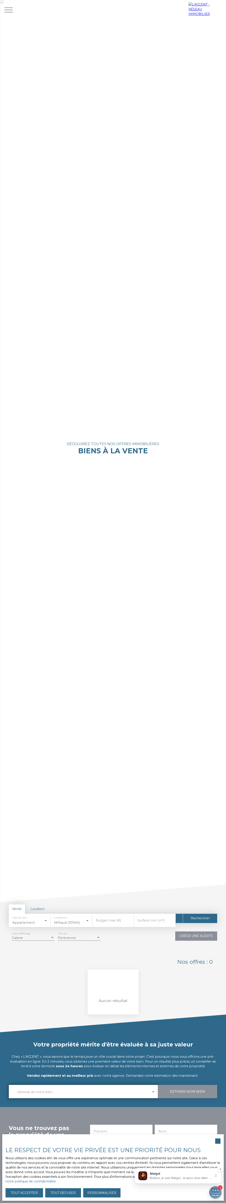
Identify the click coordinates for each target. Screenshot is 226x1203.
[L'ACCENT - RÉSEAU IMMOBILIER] (206, 10)
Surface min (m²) (150, 920)
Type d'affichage (21, 933)
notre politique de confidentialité (31, 1181)
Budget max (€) (108, 920)
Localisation (60, 917)
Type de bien (19, 917)
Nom (162, 1131)
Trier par (62, 933)
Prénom (100, 1131)
